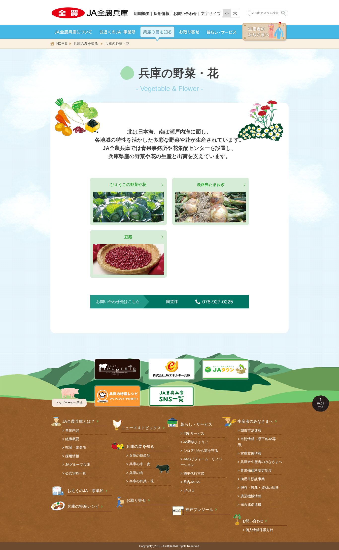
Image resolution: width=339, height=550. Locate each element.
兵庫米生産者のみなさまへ (261, 462)
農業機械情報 (250, 496)
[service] (221, 32)
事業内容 (72, 430)
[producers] (264, 32)
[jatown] (189, 32)
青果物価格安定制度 (256, 470)
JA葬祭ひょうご (195, 442)
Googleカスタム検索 (264, 13)
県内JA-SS (191, 482)
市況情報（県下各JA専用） (256, 442)
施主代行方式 (193, 473)
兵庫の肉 (136, 473)
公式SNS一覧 (75, 473)
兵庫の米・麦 (139, 464)
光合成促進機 (250, 505)
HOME (61, 43)
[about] (73, 32)
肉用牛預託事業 (252, 479)
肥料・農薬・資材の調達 (259, 488)
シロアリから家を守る (200, 451)
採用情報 (162, 13)
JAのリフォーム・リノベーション (201, 462)
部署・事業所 (75, 448)
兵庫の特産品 (139, 456)
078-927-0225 (217, 301)
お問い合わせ (185, 13)
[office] (117, 32)
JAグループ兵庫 (77, 464)
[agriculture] (157, 32)
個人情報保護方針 (259, 530)
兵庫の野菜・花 (141, 481)
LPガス (189, 491)
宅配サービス (193, 433)
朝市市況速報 (250, 430)
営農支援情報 (250, 453)
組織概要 (142, 13)
